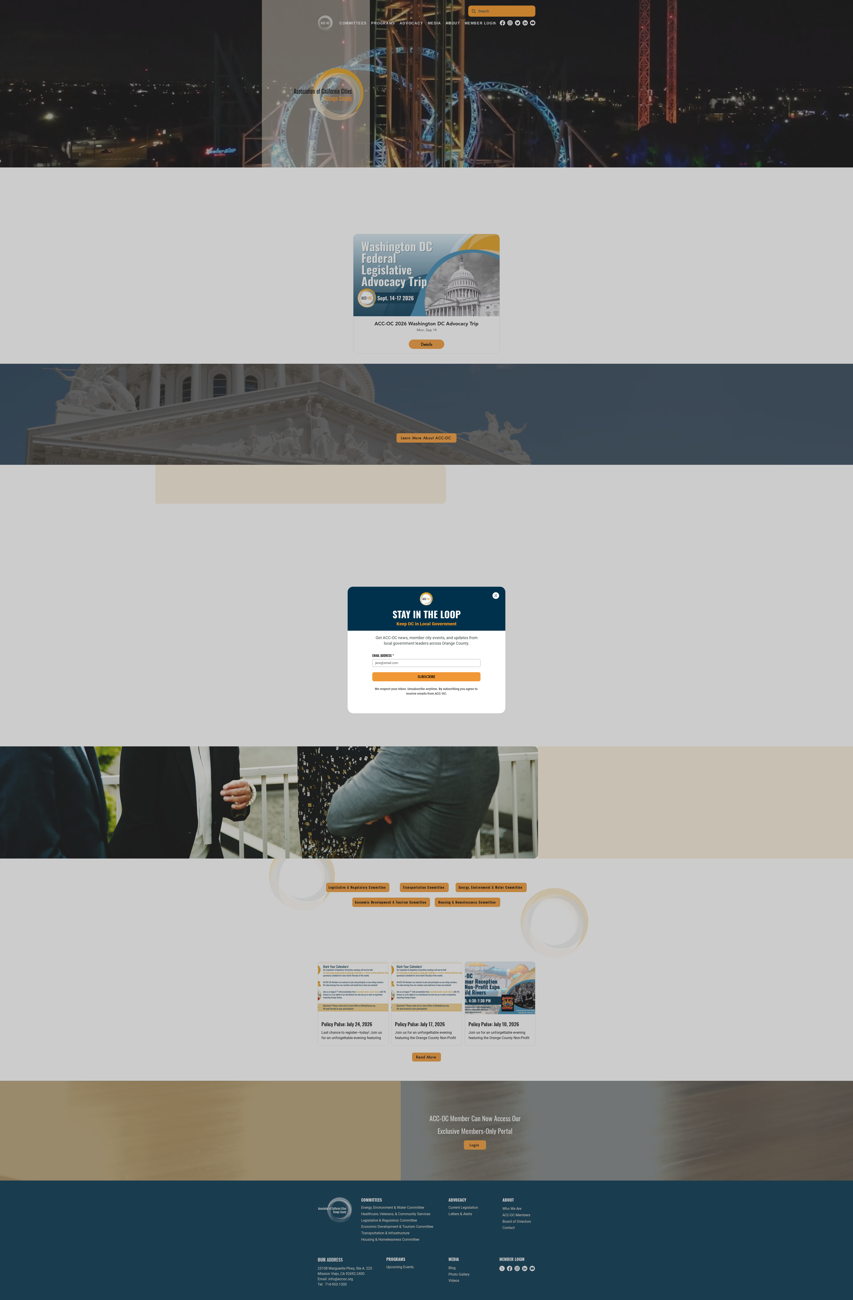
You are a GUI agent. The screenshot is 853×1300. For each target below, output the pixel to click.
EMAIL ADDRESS (383, 655)
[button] (495, 595)
